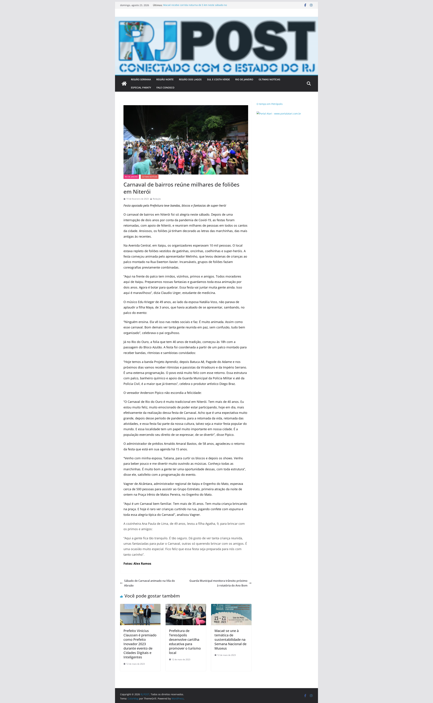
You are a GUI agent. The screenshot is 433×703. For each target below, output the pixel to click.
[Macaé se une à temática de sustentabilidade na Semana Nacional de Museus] (231, 606)
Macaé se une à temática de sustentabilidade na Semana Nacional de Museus (230, 639)
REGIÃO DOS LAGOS (190, 79)
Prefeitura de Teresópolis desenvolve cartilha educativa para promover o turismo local (185, 641)
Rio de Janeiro (131, 177)
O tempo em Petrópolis (270, 104)
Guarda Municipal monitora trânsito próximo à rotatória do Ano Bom (218, 583)
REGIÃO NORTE (165, 79)
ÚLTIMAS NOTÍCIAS (269, 79)
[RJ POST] (124, 83)
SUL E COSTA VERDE (218, 79)
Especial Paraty (141, 87)
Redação (157, 198)
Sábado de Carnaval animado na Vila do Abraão (149, 583)
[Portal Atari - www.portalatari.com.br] (279, 113)
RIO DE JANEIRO (244, 79)
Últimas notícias (149, 177)
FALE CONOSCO (165, 87)
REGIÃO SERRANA (141, 79)
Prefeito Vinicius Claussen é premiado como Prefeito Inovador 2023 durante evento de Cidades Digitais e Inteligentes (139, 643)
